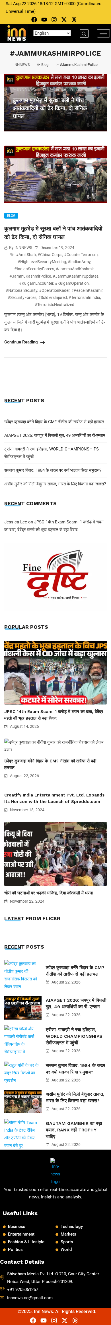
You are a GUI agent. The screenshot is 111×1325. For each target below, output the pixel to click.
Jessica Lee (15, 522)
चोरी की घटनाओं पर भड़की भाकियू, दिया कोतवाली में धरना (48, 893)
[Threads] (74, 19)
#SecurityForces (22, 297)
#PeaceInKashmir (86, 290)
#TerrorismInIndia (84, 297)
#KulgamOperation (72, 283)
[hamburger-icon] (103, 33)
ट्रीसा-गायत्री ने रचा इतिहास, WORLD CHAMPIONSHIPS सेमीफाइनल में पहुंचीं (74, 1036)
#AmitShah (26, 254)
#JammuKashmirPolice (30, 276)
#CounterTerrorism (81, 254)
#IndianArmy (79, 261)
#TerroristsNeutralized (54, 304)
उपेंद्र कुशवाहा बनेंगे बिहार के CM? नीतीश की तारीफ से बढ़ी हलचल (54, 421)
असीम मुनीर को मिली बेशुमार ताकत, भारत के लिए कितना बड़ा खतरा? (55, 484)
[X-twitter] (64, 19)
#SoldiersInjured (52, 297)
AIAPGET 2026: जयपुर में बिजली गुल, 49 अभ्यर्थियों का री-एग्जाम (54, 435)
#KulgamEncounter (36, 283)
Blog (11, 216)
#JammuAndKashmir (75, 269)
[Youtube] (44, 19)
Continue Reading (21, 342)
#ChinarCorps (50, 254)
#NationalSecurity (21, 290)
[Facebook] (34, 19)
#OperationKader (54, 290)
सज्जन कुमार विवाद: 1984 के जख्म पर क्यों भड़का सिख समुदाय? (52, 470)
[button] (84, 33)
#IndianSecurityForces (34, 269)
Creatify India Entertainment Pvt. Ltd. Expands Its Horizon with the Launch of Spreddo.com (54, 798)
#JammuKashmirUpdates (75, 276)
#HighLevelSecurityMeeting (42, 261)
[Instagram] (54, 19)
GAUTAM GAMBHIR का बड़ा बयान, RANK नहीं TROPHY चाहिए (74, 1130)
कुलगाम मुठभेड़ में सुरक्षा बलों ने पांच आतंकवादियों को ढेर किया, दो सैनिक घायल (50, 108)
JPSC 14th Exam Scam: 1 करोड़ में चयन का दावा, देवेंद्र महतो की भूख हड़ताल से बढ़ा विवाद (53, 715)
